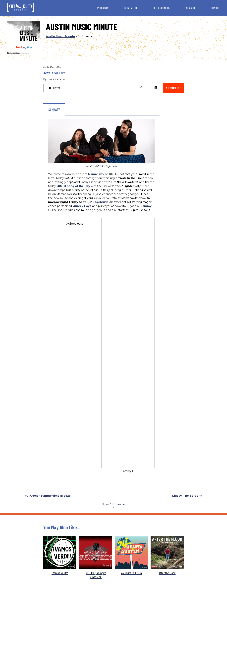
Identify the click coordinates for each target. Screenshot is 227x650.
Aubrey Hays (82, 206)
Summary (54, 110)
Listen (56, 88)
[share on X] (156, 87)
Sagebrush (100, 202)
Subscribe (173, 88)
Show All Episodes (113, 504)
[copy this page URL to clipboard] (141, 88)
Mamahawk (96, 174)
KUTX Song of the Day (74, 186)
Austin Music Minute (60, 36)
